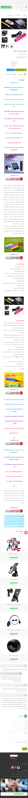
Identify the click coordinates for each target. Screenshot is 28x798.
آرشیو (22, 533)
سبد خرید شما (6, 7)
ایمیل (26, 725)
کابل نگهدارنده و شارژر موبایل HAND (13, 630)
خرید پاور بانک (10, 516)
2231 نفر (9, 69)
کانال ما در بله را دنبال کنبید (22, 772)
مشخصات (25, 15)
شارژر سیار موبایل (12, 519)
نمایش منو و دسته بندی (20, 7)
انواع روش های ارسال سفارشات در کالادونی (19, 774)
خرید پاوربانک (16, 516)
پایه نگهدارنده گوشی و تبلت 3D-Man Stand (14, 604)
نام (26, 719)
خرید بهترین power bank (12, 521)
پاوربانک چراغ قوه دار (19, 523)
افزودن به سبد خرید (19, 69)
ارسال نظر (25, 748)
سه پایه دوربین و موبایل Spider (14, 553)
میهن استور (21, 526)
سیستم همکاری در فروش (9, 523)
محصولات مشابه (18, 15)
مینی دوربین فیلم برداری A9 (14, 655)
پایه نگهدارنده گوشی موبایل (14, 579)
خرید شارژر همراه (20, 519)
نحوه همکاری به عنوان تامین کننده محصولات (19, 776)
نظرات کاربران (10, 15)
